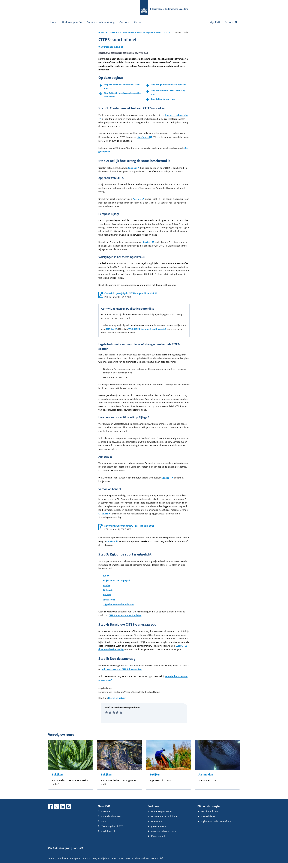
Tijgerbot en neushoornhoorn (118, 604)
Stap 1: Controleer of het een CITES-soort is (122, 86)
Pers (103, 821)
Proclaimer (117, 858)
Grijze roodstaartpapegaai (116, 580)
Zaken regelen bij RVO (112, 826)
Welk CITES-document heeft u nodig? (147, 329)
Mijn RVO (215, 22)
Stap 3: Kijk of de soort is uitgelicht (168, 84)
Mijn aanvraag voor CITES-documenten (122, 669)
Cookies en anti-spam (69, 858)
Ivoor (106, 575)
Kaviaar (107, 594)
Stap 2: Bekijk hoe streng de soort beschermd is (123, 95)
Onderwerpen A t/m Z (161, 811)
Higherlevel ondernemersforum (216, 821)
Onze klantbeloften (111, 816)
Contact (138, 22)
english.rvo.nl (108, 831)
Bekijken (57, 774)
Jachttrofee (109, 599)
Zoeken (229, 22)
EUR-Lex (110, 329)
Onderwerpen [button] (70, 22)
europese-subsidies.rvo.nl (164, 831)
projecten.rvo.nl (159, 826)
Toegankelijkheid (101, 858)
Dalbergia (108, 590)
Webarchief (157, 858)
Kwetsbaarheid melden (137, 858)
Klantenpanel (158, 836)
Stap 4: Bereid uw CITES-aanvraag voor (168, 92)
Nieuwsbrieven (208, 816)
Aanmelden (205, 774)
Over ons (124, 22)
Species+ (132, 167)
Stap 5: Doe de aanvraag (163, 99)
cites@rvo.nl (143, 137)
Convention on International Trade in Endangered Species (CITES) (138, 32)
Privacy (86, 858)
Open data (156, 821)
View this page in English (110, 46)
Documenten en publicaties (164, 816)
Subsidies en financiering (101, 22)
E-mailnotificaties (210, 811)
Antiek (106, 585)
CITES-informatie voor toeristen (125, 615)
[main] (144, 412)
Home (53, 22)
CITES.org (103, 513)
